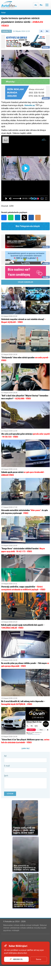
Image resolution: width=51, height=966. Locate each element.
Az (36, 5)
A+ (47, 31)
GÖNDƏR (10, 794)
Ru (41, 5)
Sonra (38, 959)
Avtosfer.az (29, 105)
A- (41, 31)
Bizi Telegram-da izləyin (28, 226)
